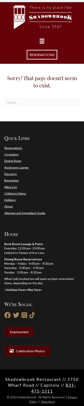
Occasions (11, 154)
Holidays (10, 200)
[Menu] (42, 41)
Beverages (11, 180)
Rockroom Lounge (16, 167)
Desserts (10, 174)
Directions (48, 401)
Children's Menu (15, 193)
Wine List (10, 187)
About (8, 206)
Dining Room (12, 161)
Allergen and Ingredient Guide (24, 213)
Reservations (13, 148)
